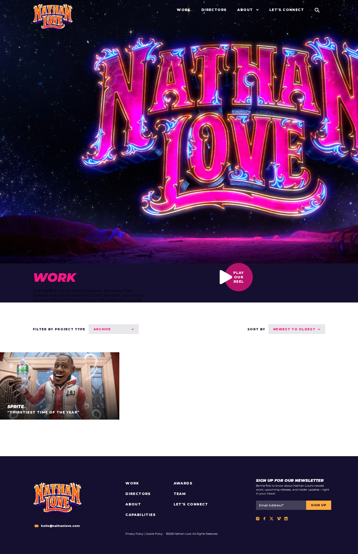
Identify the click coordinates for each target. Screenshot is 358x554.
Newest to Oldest (294, 329)
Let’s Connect (191, 504)
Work (132, 483)
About (133, 504)
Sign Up (318, 505)
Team (180, 494)
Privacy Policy (134, 533)
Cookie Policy (154, 533)
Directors (138, 494)
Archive (102, 329)
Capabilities (140, 515)
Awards (183, 483)
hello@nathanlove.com (60, 526)
